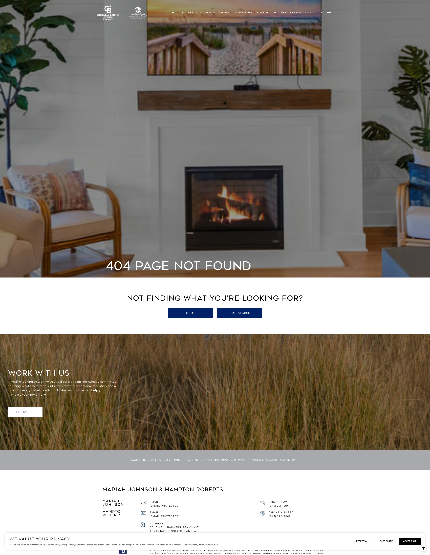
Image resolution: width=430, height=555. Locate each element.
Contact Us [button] (25, 412)
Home (190, 313)
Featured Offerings (186, 12)
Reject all (362, 541)
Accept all (409, 541)
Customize (386, 541)
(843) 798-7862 (279, 516)
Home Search (239, 313)
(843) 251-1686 (279, 505)
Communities (242, 12)
